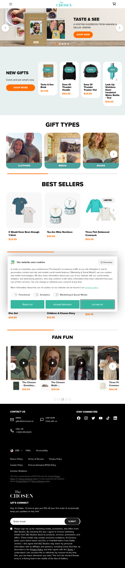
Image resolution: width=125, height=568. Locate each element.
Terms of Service (36, 459)
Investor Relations (18, 471)
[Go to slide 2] (59, 399)
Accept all (97, 304)
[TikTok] (108, 418)
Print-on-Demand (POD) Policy (42, 465)
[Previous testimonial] (12, 366)
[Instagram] (86, 418)
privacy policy (91, 287)
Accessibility (42, 450)
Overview (107, 262)
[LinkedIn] (115, 418)
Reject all (28, 304)
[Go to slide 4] (66, 399)
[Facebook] (78, 418)
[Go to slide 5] (70, 399)
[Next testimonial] (113, 366)
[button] (57, 43)
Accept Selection (62, 304)
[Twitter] (93, 418)
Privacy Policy (55, 459)
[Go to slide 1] (55, 399)
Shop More (21, 87)
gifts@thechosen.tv (25, 421)
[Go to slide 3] (62, 399)
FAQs (28, 450)
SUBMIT (72, 521)
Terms (70, 549)
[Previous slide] (5, 28)
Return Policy (16, 459)
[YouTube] (100, 418)
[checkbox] (20, 294)
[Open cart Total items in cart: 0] (114, 4)
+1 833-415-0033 (23, 432)
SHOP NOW (83, 34)
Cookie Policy (16, 465)
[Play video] (23, 363)
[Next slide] (119, 28)
